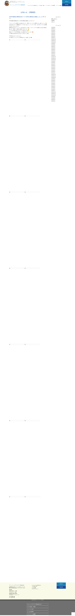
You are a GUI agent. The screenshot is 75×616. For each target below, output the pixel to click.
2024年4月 (53, 68)
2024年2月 (53, 71)
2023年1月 (53, 90)
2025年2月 (53, 53)
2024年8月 (53, 62)
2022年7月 (53, 99)
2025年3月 (53, 52)
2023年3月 (53, 87)
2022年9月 (53, 96)
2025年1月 (53, 55)
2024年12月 (53, 56)
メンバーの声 (47, 5)
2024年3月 (53, 70)
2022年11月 (53, 93)
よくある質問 (53, 5)
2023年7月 (53, 81)
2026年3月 (53, 34)
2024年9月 (53, 61)
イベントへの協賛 (59, 5)
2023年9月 (53, 78)
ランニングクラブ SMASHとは (33, 5)
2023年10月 (53, 77)
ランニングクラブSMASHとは (36, 585)
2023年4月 (53, 86)
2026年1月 (53, 37)
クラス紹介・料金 (41, 5)
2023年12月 (53, 74)
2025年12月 (53, 39)
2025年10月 (53, 42)
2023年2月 (53, 89)
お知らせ (53, 21)
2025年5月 (53, 49)
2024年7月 (53, 64)
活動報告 (53, 20)
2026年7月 (53, 28)
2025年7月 (53, 46)
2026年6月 (53, 30)
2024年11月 (53, 58)
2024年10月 (53, 59)
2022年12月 (53, 92)
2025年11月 (53, 40)
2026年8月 (53, 27)
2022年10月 (53, 95)
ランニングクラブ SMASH (17, 5)
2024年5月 (53, 67)
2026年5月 (53, 31)
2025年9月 (53, 43)
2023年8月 (53, 80)
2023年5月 (53, 84)
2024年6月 (53, 65)
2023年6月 (53, 83)
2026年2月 (53, 36)
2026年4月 (53, 33)
